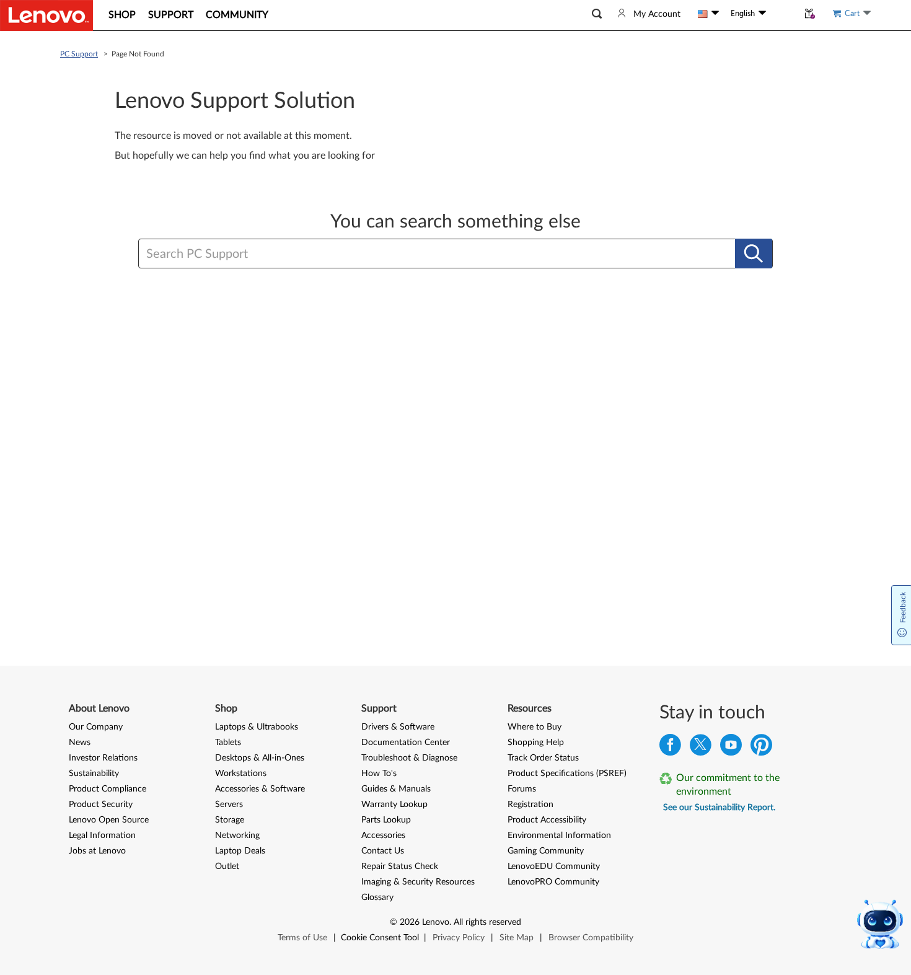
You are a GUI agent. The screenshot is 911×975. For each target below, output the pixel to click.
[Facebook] (670, 748)
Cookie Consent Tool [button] (380, 937)
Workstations (240, 773)
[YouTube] (731, 748)
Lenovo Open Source (109, 820)
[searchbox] (395, 254)
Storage (229, 820)
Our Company (96, 727)
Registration (530, 804)
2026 (410, 922)
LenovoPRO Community (553, 882)
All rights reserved (487, 922)
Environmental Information (559, 835)
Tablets (228, 742)
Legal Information (102, 835)
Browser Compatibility (590, 937)
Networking (237, 835)
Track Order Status (543, 758)
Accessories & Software (260, 789)
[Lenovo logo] (46, 15)
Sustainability (94, 773)
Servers (229, 804)
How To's (379, 773)
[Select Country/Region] (708, 13)
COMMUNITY (237, 15)
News (79, 742)
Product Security (101, 804)
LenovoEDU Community (554, 866)
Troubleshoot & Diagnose (409, 758)
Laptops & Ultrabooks (256, 727)
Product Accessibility (547, 820)
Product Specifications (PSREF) (567, 773)
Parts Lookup (386, 820)
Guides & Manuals (396, 789)
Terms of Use (302, 937)
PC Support (79, 54)
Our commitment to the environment (728, 784)
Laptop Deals (240, 851)
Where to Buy (534, 727)
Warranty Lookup (394, 804)
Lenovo (435, 922)
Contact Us (382, 851)
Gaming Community (546, 851)
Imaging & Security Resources (418, 882)
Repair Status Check (399, 866)
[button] (597, 14)
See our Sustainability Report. (719, 807)
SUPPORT (170, 15)
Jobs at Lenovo (97, 851)
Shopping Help (536, 742)
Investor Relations (103, 758)
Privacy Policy (459, 937)
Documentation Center (405, 742)
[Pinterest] (761, 748)
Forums (522, 789)
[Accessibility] (782, 13)
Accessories (383, 835)
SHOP (122, 15)
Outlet (227, 866)
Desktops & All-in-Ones (259, 758)
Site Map (517, 937)
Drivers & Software (397, 727)
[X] (700, 748)
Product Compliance (107, 789)
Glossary (377, 897)
